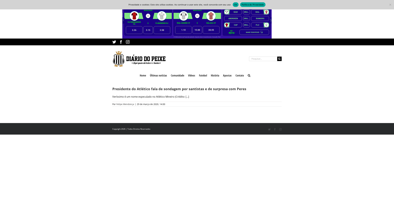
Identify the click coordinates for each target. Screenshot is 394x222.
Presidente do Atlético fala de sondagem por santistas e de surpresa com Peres (179, 88)
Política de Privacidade (253, 4)
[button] (249, 75)
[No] (390, 4)
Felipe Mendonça (125, 104)
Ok (235, 4)
